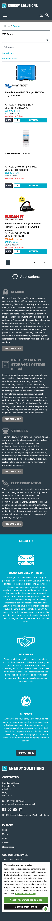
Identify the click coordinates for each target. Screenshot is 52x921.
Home (7, 26)
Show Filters (8, 53)
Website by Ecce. (41, 815)
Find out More (26, 753)
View (8, 120)
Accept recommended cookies (26, 900)
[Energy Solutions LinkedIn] (20, 809)
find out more (12, 348)
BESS (4, 838)
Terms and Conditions (12, 859)
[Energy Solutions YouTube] (15, 809)
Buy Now (33, 120)
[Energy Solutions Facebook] (4, 809)
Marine (5, 834)
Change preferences (26, 906)
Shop (4, 830)
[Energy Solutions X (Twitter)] (9, 809)
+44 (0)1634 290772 (15, 801)
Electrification (8, 847)
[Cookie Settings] (45, 909)
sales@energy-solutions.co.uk (21, 804)
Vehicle (5, 842)
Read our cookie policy (25, 893)
